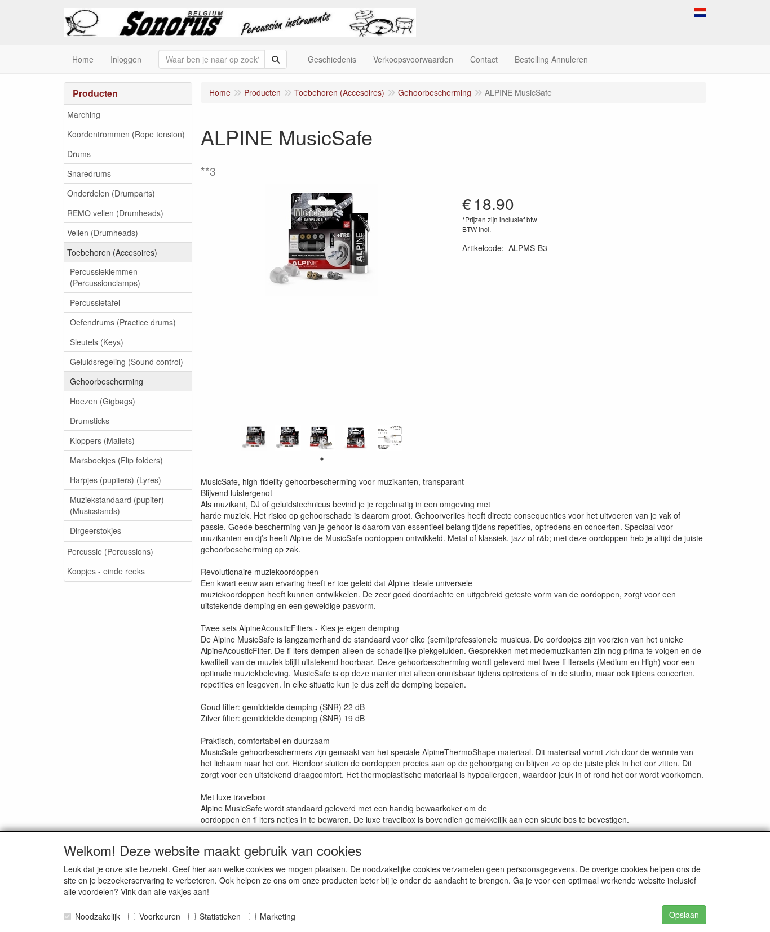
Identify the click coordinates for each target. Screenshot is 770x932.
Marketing (277, 916)
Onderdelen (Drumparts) (111, 193)
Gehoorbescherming (106, 381)
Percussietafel (95, 302)
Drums (79, 153)
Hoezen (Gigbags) (102, 401)
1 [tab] (322, 459)
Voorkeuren (159, 916)
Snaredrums (89, 173)
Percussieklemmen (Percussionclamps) (105, 277)
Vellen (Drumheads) (102, 232)
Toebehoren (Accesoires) (112, 252)
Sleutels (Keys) (96, 341)
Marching (83, 114)
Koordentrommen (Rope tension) (126, 134)
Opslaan (684, 914)
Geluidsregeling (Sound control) (126, 361)
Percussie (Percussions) (110, 551)
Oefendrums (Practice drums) (123, 322)
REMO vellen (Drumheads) (115, 212)
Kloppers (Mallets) (102, 440)
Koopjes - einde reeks (106, 571)
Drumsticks (89, 420)
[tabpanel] (254, 438)
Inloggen (125, 59)
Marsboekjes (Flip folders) (116, 460)
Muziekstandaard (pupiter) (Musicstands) (117, 505)
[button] (700, 11)
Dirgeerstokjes (95, 530)
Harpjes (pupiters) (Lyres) (115, 479)
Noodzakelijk (97, 916)
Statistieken (220, 916)
